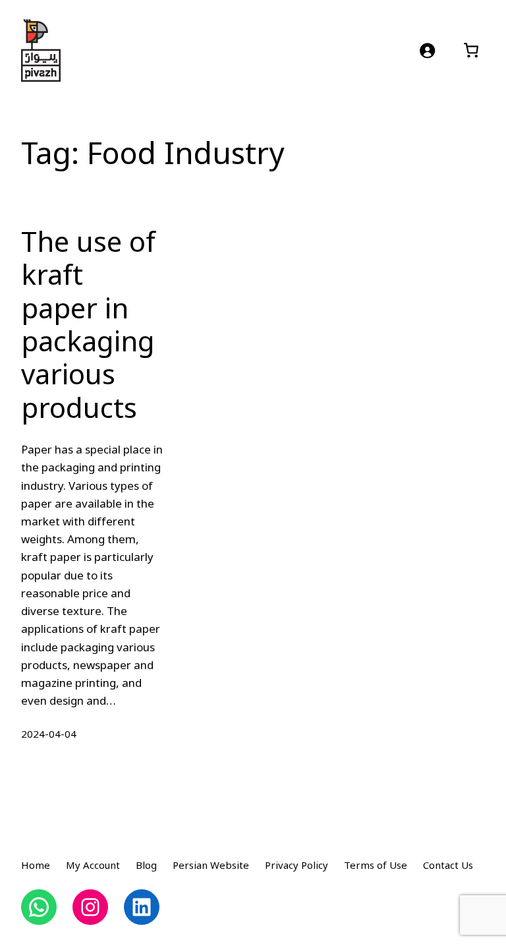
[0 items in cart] (471, 50)
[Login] (427, 50)
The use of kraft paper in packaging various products (88, 326)
